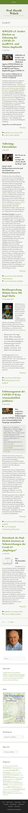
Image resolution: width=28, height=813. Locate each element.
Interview (17, 777)
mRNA (13, 784)
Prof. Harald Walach (14, 12)
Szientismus (8, 791)
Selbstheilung (11, 789)
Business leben (18, 802)
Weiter (12, 622)
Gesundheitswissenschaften (16, 773)
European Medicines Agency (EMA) (14, 88)
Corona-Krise (6, 770)
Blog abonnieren (9, 802)
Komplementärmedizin (8, 779)
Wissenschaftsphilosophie (16, 793)
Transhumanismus (13, 791)
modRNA (9, 784)
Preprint (13, 492)
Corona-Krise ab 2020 (16, 132)
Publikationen (21, 804)
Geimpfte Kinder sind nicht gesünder (11, 672)
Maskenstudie (6, 782)
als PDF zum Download (13, 98)
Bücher (19, 378)
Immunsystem (21, 774)
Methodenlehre (13, 804)
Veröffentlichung (7, 529)
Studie (4, 791)
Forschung (6, 772)
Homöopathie (15, 775)
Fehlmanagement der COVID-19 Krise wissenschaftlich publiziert (13, 396)
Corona (20, 768)
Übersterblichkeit (5, 794)
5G (3, 766)
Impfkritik (7, 132)
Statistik (23, 789)
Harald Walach (7, 775)
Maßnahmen (11, 782)
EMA (11, 135)
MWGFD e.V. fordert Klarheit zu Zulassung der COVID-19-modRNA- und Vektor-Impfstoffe (13, 39)
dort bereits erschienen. (19, 330)
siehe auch (19, 492)
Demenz (19, 770)
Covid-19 (6, 135)
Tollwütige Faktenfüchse (9, 145)
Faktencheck (13, 281)
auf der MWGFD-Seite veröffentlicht (13, 94)
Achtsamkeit (6, 766)
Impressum (10, 806)
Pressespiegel (5, 787)
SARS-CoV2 (19, 787)
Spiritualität (16, 789)
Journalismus (21, 777)
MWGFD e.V (21, 84)
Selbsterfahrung (6, 789)
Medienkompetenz (7, 278)
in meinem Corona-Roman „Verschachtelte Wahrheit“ (13, 203)
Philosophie (17, 784)
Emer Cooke (8, 90)
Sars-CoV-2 (12, 787)
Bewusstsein (7, 768)
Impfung (12, 777)
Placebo (21, 784)
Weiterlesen (23, 127)
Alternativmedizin (14, 766)
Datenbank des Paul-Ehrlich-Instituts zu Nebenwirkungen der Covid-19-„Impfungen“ (14, 544)
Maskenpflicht (16, 781)
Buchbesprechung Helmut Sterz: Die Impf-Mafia (12, 293)
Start (4, 802)
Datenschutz (17, 806)
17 (8, 622)
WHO (18, 791)
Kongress (14, 779)
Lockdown (12, 781)
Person (24, 802)
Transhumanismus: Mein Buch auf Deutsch (13, 678)
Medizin (18, 614)
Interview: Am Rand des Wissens (10, 680)
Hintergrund (20, 521)
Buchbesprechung (9, 380)
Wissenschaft (15, 529)
